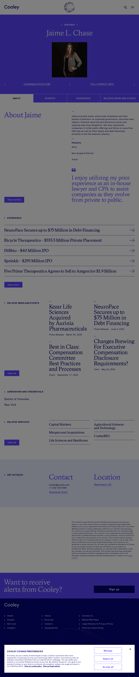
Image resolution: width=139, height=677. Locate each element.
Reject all (108, 658)
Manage (108, 650)
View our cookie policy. (33, 666)
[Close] (130, 649)
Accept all (108, 667)
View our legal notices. (51, 666)
